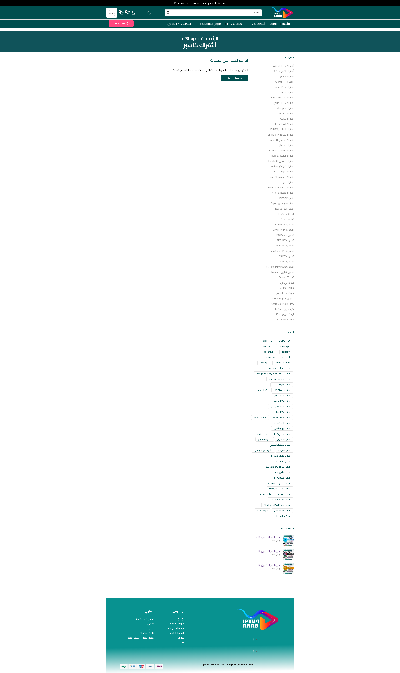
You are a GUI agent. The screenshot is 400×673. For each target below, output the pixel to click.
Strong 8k (270, 357)
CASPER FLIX (284, 341)
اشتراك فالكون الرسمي (280, 445)
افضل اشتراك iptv (284, 208)
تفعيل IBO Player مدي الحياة (277, 505)
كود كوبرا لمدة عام (284, 309)
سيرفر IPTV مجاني (282, 511)
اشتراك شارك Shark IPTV (281, 150)
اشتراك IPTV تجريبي (179, 23)
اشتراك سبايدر (261, 434)
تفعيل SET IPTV (285, 240)
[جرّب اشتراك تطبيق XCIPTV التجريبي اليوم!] (288, 540)
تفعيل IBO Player (285, 235)
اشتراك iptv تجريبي (282, 396)
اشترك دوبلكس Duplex (282, 203)
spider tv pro (270, 352)
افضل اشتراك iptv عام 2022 (278, 467)
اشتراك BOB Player (281, 385)
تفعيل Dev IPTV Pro (283, 229)
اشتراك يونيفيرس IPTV (282, 192)
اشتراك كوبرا (287, 182)
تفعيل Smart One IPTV (282, 250)
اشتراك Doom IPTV (284, 87)
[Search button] (168, 13)
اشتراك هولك (284, 450)
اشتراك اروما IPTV (284, 124)
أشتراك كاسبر (287, 76)
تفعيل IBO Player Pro (280, 500)
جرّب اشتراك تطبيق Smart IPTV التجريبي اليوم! (267, 551)
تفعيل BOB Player (284, 224)
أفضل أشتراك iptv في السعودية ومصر (273, 374)
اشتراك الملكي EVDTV (282, 129)
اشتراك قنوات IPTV (284, 171)
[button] (121, 23)
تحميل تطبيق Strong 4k (279, 489)
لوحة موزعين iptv (282, 516)
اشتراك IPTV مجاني (282, 412)
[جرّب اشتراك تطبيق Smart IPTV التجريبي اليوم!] (288, 554)
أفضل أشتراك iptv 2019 (279, 368)
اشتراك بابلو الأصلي (282, 428)
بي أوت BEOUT (286, 213)
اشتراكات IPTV (286, 198)
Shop (190, 38)
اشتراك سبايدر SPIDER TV (281, 134)
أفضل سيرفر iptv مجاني (279, 379)
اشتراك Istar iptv (285, 108)
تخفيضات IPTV (284, 494)
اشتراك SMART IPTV (281, 417)
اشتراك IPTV (287, 92)
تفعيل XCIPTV (286, 261)
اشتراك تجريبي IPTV (282, 434)
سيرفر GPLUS (287, 287)
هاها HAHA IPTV (284, 319)
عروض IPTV (263, 511)
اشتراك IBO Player (282, 390)
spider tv (286, 352)
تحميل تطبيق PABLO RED (279, 483)
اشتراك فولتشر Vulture (282, 166)
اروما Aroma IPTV (284, 81)
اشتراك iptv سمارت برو (280, 406)
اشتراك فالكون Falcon (282, 155)
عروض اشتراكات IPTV (209, 23)
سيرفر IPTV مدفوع (284, 293)
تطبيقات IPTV (234, 23)
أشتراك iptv (265, 363)
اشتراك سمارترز (286, 145)
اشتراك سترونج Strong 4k (281, 140)
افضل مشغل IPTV (282, 478)
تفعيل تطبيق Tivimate (282, 272)
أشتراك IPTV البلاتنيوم (283, 66)
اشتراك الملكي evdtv (280, 423)
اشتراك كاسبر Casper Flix (281, 176)
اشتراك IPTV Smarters (282, 97)
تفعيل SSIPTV (286, 256)
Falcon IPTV (267, 341)
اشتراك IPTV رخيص (282, 401)
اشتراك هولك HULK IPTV (281, 187)
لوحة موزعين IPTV (284, 314)
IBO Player (285, 346)
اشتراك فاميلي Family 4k (281, 161)
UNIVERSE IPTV (283, 363)
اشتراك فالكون (264, 439)
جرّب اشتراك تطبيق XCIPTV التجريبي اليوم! (267, 537)
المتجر (273, 23)
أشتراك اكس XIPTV (283, 71)
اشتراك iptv (263, 390)
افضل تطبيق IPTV (282, 472)
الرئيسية (286, 23)
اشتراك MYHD (286, 113)
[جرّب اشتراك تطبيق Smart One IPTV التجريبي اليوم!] (288, 568)
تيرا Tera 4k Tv (286, 277)
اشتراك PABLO (286, 118)
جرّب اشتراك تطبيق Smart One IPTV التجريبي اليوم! (267, 565)
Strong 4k (285, 357)
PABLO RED (268, 346)
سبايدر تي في (287, 282)
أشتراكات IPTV (256, 23)
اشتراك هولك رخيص (263, 450)
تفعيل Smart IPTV (284, 245)
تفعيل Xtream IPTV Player (280, 266)
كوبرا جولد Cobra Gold (282, 303)
